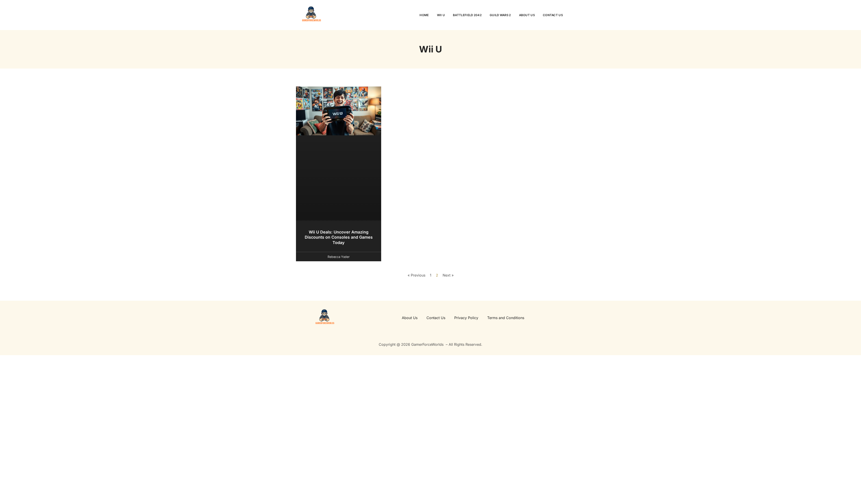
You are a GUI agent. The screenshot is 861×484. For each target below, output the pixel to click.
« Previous (416, 275)
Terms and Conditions (505, 317)
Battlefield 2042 (467, 15)
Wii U (441, 15)
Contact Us (553, 15)
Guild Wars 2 (500, 15)
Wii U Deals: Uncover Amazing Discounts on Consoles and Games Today (339, 237)
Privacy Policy (466, 317)
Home (424, 15)
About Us (527, 15)
